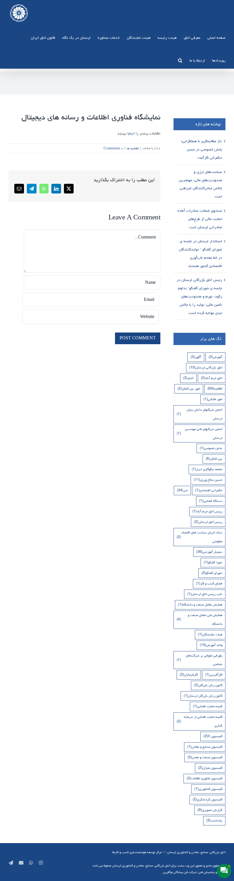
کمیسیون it (212, 736)
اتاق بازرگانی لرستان (205, 367)
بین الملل (214, 458)
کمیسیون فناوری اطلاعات (204, 778)
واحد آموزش (211, 645)
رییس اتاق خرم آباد (207, 511)
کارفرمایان (189, 674)
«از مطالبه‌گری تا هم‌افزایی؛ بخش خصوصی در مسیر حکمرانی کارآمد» (201, 149)
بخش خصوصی (211, 448)
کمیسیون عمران (210, 767)
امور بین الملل (188, 388)
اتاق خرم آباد (211, 378)
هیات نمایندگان (210, 634)
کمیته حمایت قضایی (207, 706)
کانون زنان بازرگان (208, 685)
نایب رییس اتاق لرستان (204, 594)
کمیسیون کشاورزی (208, 789)
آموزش (215, 357)
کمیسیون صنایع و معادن (204, 746)
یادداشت (214, 820)
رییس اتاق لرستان (208, 522)
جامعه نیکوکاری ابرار (207, 469)
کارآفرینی (213, 674)
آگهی (196, 357)
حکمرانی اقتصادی (208, 490)
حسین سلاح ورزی (208, 479)
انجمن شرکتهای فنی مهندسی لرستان (199, 433)
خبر (182, 490)
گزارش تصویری (209, 810)
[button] (180, 60)
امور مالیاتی (212, 399)
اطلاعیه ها (133, 148)
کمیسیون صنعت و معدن (204, 757)
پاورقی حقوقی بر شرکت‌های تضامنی (199, 660)
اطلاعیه (214, 388)
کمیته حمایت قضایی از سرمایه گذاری (199, 721)
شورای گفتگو (211, 573)
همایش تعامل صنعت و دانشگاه (200, 604)
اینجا (131, 133)
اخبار (188, 378)
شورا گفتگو (213, 562)
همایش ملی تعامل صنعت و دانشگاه (199, 619)
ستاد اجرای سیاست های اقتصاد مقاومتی (199, 536)
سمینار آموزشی (209, 551)
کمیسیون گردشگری (207, 799)
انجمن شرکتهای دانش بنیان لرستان (199, 414)
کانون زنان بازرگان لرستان (203, 695)
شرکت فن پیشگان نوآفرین (180, 872)
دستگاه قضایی (210, 500)
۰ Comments (113, 148)
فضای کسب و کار (209, 583)
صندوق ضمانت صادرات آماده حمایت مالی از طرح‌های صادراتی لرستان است (199, 219)
